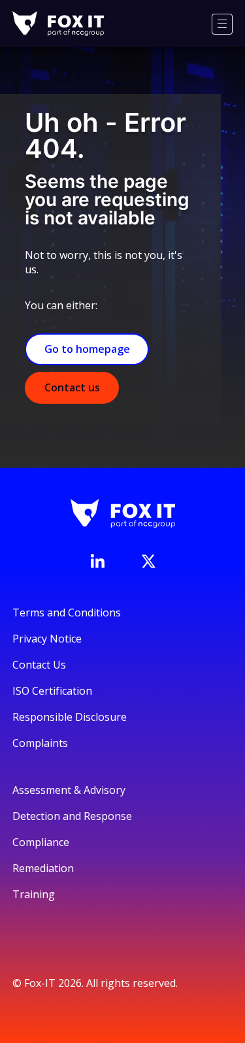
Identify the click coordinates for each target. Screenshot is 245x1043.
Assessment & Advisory (68, 790)
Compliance (40, 842)
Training (33, 894)
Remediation (43, 868)
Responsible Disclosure (69, 717)
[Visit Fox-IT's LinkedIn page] (97, 561)
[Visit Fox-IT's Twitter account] (148, 560)
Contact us (72, 387)
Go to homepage (87, 349)
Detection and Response (72, 816)
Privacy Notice (47, 638)
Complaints (40, 743)
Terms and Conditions (66, 612)
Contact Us (39, 665)
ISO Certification (52, 691)
